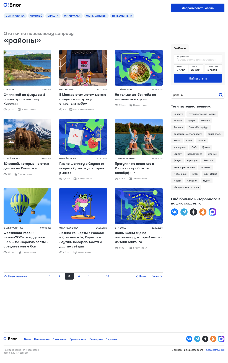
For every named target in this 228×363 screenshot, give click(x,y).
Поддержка (96, 339)
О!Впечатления (96, 15)
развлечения (194, 153)
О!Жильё (36, 15)
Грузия (206, 147)
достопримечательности (188, 134)
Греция (177, 160)
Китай (177, 140)
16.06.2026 (157, 158)
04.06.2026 (101, 227)
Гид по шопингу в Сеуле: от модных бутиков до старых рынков (82, 168)
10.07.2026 (102, 89)
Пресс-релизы (77, 339)
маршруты (180, 147)
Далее (156, 276)
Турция (191, 120)
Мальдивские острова (186, 187)
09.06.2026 (45, 227)
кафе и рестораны (184, 167)
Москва (205, 120)
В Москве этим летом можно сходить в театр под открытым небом (82, 99)
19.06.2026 (46, 158)
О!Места (53, 15)
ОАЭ (193, 147)
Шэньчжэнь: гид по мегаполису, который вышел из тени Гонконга (138, 237)
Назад (142, 276)
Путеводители (122, 15)
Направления (42, 339)
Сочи (189, 140)
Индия (177, 180)
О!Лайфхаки (72, 15)
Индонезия (180, 173)
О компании (59, 339)
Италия (202, 140)
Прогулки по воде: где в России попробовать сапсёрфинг (134, 168)
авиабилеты (215, 134)
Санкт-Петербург (199, 127)
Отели (27, 339)
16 (108, 276)
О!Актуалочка (15, 15)
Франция (192, 160)
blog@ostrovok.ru (215, 349)
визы (195, 173)
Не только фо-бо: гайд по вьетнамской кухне (135, 97)
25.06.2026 (157, 89)
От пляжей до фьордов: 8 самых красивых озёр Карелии (24, 99)
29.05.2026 (157, 227)
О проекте (112, 339)
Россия (178, 120)
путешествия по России (202, 114)
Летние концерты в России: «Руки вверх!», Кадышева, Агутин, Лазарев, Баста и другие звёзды (81, 240)
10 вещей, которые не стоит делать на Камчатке (26, 166)
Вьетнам (208, 160)
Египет (178, 153)
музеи (206, 180)
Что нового (67, 89)
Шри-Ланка (210, 173)
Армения (192, 180)
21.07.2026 (46, 89)
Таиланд (178, 127)
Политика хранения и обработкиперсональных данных (21, 351)
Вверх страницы (17, 276)
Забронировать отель (198, 8)
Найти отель (198, 78)
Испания (205, 167)
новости (178, 114)
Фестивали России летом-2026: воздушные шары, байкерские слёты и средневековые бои (26, 240)
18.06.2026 (101, 158)
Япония (212, 153)
